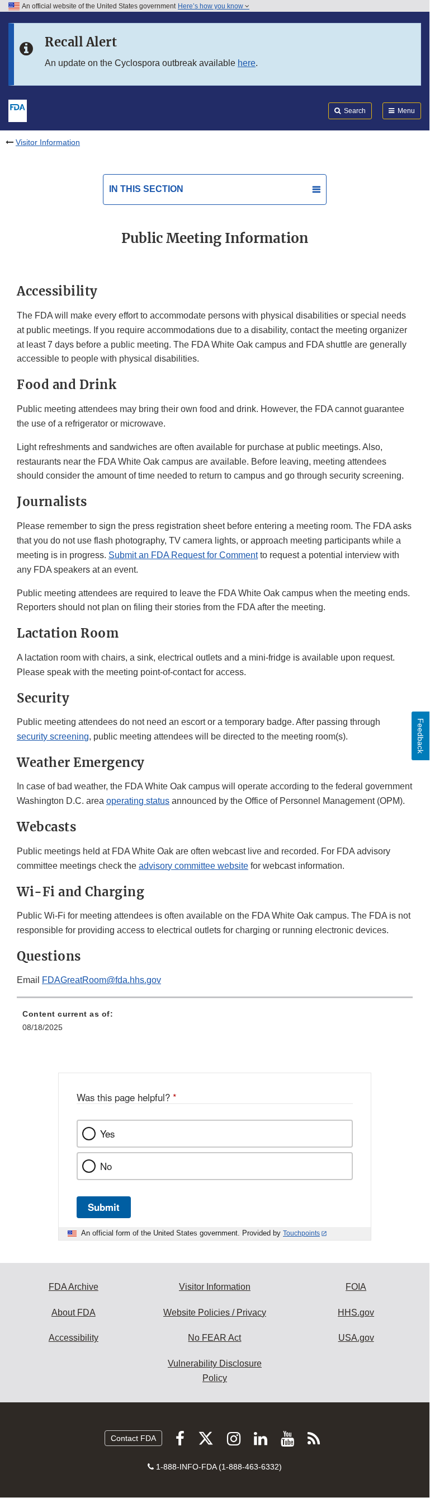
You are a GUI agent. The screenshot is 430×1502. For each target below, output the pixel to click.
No (106, 1166)
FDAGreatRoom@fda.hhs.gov (101, 980)
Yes (107, 1133)
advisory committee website (193, 866)
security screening (53, 736)
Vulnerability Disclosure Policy (215, 1371)
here (247, 63)
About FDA (73, 1312)
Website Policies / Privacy (214, 1312)
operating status (137, 801)
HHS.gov (356, 1312)
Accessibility (73, 1337)
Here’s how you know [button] (211, 6)
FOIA (356, 1287)
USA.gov (356, 1337)
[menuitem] (215, 1024)
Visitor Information (48, 142)
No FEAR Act (214, 1337)
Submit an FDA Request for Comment (183, 555)
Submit (104, 1207)
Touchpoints (301, 1233)
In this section (146, 189)
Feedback (420, 736)
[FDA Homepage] (17, 109)
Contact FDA (133, 1438)
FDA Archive (73, 1287)
